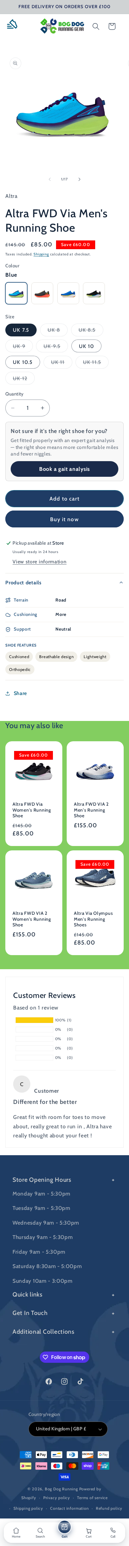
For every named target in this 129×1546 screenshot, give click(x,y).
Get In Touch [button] (30, 1313)
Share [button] (20, 693)
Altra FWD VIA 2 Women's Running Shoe (32, 919)
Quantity (14, 394)
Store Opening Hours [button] (42, 1179)
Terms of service (92, 1497)
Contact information (69, 1508)
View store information (39, 561)
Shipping (41, 254)
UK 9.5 (56, 347)
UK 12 (24, 380)
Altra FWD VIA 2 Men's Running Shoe (91, 809)
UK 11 (61, 364)
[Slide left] (50, 179)
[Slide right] (79, 179)
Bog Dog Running (61, 1489)
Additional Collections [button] (44, 1331)
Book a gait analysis (64, 469)
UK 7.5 (21, 330)
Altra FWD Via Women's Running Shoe (32, 809)
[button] (15, 26)
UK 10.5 (23, 362)
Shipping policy (28, 1508)
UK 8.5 (91, 331)
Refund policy (109, 1508)
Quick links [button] (28, 1294)
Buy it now (64, 519)
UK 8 (58, 331)
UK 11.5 (96, 364)
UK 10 (86, 346)
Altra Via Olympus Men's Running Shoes (93, 919)
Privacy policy (56, 1497)
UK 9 (23, 347)
